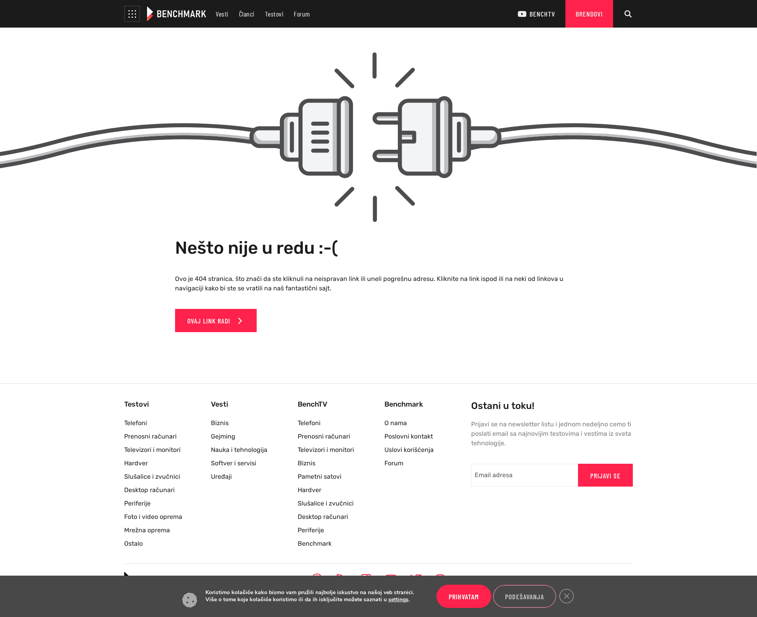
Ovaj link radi (209, 320)
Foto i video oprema (153, 516)
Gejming (223, 436)
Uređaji (221, 476)
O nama (395, 423)
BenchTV (542, 13)
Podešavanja (524, 596)
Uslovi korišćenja (409, 449)
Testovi (274, 13)
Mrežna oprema (147, 530)
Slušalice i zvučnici (152, 476)
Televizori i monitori (152, 449)
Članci (247, 13)
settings (398, 600)
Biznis (220, 423)
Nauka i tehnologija (239, 449)
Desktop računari (149, 490)
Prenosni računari (150, 436)
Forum (302, 13)
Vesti (222, 13)
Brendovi (589, 13)
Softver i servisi (233, 463)
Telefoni (135, 423)
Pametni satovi (319, 476)
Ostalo (133, 543)
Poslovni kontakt (408, 436)
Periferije (137, 503)
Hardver (136, 463)
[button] (132, 14)
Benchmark (315, 543)
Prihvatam (464, 596)
